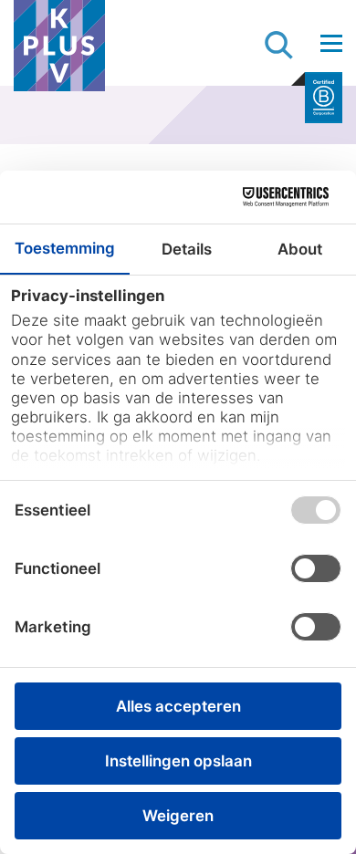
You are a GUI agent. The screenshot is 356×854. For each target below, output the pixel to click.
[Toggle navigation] (331, 43)
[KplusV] (59, 50)
